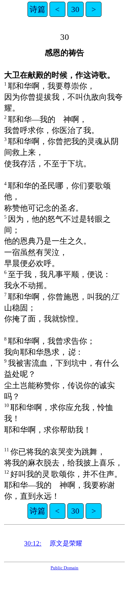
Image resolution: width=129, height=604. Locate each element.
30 (75, 9)
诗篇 (37, 9)
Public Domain (64, 567)
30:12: (32, 543)
